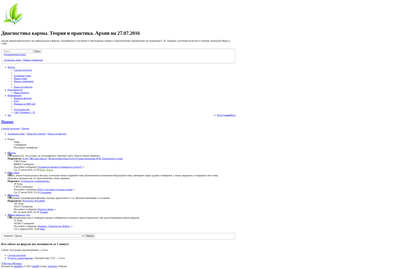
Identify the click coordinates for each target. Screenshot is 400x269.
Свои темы (13, 172)
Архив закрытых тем (19, 215)
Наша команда (21, 92)
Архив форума (21, 109)
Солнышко (45, 192)
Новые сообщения (33, 60)
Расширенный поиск (15, 54)
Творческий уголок (112, 158)
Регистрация (223, 115)
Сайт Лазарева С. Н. (24, 112)
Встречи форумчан (58, 158)
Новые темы (20, 78)
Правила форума (23, 98)
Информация (14, 95)
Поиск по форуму (23, 87)
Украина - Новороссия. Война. (54, 226)
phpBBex (18, 266)
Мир (42, 229)
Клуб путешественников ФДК (85, 158)
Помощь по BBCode (24, 104)
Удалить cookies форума (20, 258)
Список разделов (23, 70)
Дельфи (44, 212)
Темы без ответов (36, 133)
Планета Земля (45, 209)
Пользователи (15, 89)
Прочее (7, 122)
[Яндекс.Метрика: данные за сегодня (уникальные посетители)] (11, 263)
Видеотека (28, 200)
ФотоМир (40, 200)
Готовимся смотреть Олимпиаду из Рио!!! (60, 167)
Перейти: (9, 235)
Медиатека (13, 195)
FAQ (16, 101)
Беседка (12, 153)
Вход (233, 115)
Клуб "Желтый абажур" (35, 158)
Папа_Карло (46, 169)
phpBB (35, 266)
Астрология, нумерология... (35, 181)
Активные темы (12, 60)
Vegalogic (52, 266)
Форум (11, 67)
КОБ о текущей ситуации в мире (55, 189)
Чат (9, 115)
